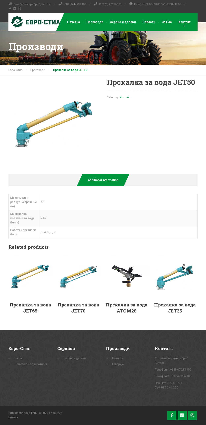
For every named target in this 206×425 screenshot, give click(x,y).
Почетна (73, 22)
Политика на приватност (31, 364)
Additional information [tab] (103, 180)
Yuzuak (124, 97)
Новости (148, 22)
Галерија (118, 364)
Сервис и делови (123, 22)
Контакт (184, 22)
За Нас (167, 22)
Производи (95, 22)
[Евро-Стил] (34, 22)
